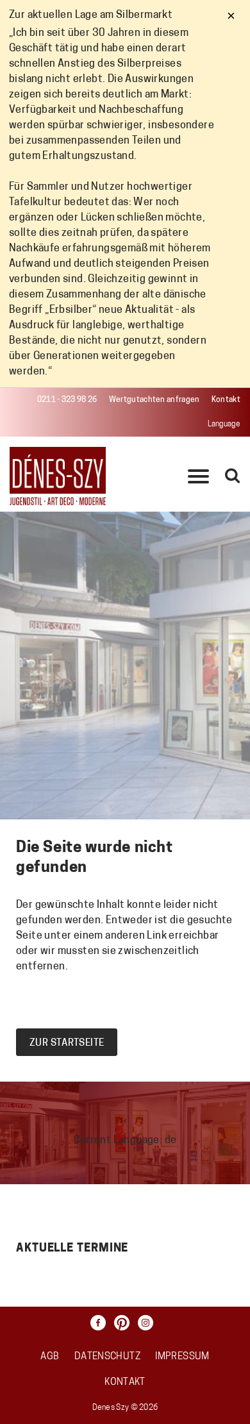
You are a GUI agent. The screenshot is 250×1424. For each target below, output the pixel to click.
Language (224, 424)
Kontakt (226, 400)
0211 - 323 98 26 (67, 400)
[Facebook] (101, 1323)
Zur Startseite (66, 1043)
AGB (49, 1357)
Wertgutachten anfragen (154, 400)
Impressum (182, 1357)
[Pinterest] (125, 1323)
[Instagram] (149, 1323)
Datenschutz (107, 1357)
